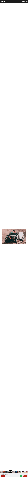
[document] (14, 475)
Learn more (8, 474)
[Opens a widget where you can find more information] (25, 476)
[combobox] (13, 1)
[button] (4, 472)
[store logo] (4, 2)
